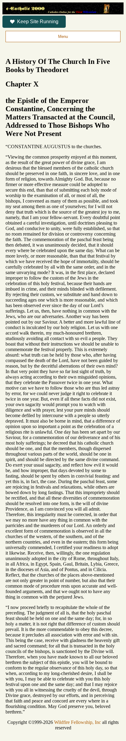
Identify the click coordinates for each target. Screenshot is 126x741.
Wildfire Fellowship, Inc (77, 722)
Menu (63, 36)
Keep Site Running (37, 21)
